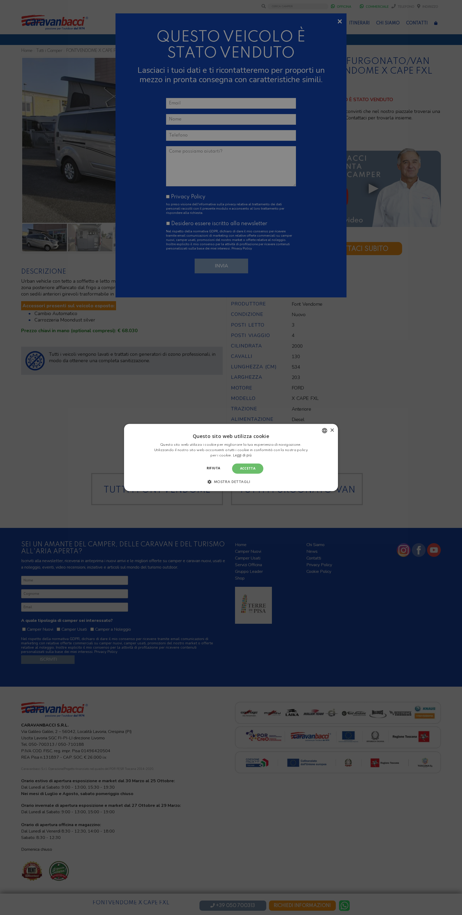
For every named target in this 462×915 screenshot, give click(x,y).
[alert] (231, 457)
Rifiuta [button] (213, 468)
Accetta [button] (248, 468)
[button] (230, 482)
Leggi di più (242, 455)
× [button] (332, 430)
